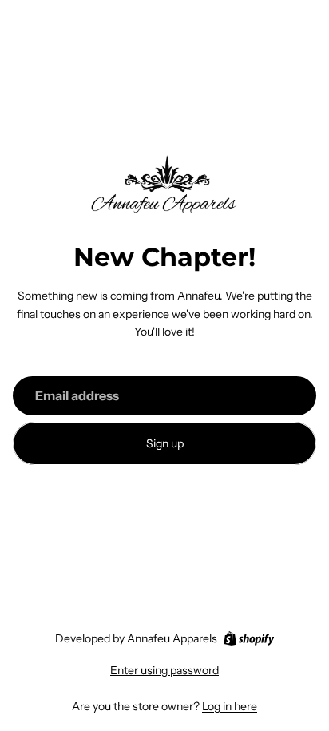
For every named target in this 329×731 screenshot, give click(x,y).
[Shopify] (249, 638)
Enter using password (164, 670)
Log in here (229, 706)
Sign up (165, 443)
